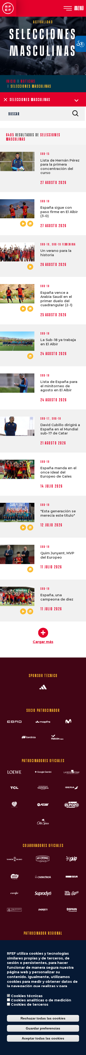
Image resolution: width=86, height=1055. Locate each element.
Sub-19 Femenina (64, 244)
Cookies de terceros (29, 1004)
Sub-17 (45, 419)
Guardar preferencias (43, 1028)
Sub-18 (45, 201)
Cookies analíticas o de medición (41, 1000)
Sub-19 (45, 244)
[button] (43, 633)
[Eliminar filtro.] (5, 100)
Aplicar (75, 113)
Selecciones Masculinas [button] (30, 99)
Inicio (11, 81)
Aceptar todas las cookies (43, 1038)
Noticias (28, 81)
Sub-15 (45, 154)
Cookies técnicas (27, 996)
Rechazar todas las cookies (43, 1018)
